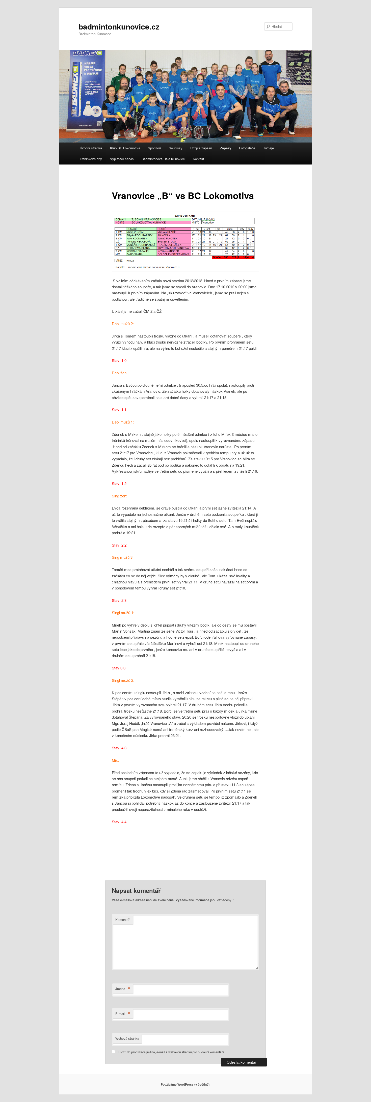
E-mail (122, 1014)
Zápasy (225, 148)
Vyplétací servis (122, 158)
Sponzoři (154, 148)
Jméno (122, 989)
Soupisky (175, 148)
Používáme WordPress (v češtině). (185, 1084)
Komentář (122, 919)
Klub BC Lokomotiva (125, 148)
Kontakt (198, 158)
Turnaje (268, 148)
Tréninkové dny (91, 158)
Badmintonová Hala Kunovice (163, 158)
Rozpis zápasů (201, 148)
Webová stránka (127, 1038)
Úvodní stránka (91, 148)
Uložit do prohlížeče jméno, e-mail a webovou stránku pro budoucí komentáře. (171, 1052)
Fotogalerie (247, 148)
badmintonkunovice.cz (119, 26)
